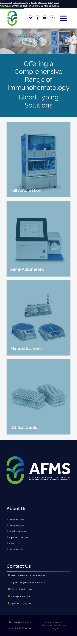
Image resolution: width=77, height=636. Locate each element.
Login (55, 628)
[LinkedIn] (51, 18)
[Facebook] (37, 18)
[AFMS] (12, 18)
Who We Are (16, 519)
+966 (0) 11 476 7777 (21, 603)
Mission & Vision (18, 531)
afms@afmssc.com (20, 596)
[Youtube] (44, 18)
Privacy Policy (53, 622)
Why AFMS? (16, 549)
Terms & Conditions (54, 625)
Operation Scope (18, 537)
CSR (11, 543)
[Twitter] (30, 18)
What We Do (16, 525)
